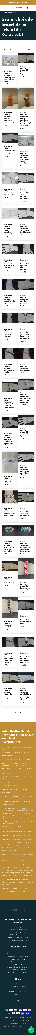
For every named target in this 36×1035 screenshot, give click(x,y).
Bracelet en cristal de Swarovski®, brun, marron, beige (25, 70)
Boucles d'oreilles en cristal (18, 957)
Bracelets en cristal (18, 959)
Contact (18, 994)
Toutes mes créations (18, 986)
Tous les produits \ (11, 13)
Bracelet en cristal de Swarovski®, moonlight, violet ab (8, 333)
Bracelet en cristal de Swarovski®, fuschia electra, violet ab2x (9, 263)
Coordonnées (26, 1023)
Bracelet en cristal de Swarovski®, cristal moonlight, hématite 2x (24, 193)
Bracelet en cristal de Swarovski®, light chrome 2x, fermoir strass (9, 511)
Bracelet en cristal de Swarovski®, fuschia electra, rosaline (9, 368)
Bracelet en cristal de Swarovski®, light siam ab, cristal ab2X (25, 586)
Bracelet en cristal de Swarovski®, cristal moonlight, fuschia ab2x (8, 229)
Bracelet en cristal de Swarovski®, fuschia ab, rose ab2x (25, 619)
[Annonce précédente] (3, 2)
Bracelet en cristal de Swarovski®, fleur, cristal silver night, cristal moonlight (24, 157)
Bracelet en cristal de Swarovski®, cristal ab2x (8, 479)
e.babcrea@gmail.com (20, 940)
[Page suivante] (26, 712)
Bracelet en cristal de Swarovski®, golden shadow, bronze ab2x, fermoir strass (25, 333)
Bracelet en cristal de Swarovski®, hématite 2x (8, 624)
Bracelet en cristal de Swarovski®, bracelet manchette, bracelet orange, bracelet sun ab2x (9, 119)
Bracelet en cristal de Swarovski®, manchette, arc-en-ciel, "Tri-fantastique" (25, 397)
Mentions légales (29, 1026)
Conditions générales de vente (13, 1026)
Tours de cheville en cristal (18, 972)
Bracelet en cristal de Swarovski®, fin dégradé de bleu (9, 192)
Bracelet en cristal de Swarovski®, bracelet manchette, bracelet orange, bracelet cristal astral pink (26, 119)
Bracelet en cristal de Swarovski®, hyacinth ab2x (25, 367)
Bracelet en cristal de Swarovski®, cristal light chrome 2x (8, 692)
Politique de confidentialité (11, 1020)
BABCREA (11, 1017)
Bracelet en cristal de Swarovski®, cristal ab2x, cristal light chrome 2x (24, 470)
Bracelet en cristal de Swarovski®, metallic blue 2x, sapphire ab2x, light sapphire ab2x (26, 694)
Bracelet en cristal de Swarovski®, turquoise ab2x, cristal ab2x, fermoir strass (25, 546)
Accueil (18, 984)
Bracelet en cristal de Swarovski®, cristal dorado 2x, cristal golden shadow (9, 402)
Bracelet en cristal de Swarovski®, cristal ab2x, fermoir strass (25, 511)
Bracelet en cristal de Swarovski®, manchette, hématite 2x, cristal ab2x (24, 657)
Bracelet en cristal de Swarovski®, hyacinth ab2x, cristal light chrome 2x (9, 657)
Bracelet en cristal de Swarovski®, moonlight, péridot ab (24, 299)
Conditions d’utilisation (27, 1020)
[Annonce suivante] (32, 2)
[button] (4, 8)
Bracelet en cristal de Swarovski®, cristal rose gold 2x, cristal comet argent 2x (9, 76)
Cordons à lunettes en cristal (18, 967)
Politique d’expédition (14, 1023)
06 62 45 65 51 (25, 937)
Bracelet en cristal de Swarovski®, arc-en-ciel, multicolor (9, 150)
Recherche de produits (18, 989)
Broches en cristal (18, 962)
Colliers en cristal (18, 964)
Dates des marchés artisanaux (18, 991)
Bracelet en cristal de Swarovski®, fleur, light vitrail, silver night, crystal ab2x (8, 439)
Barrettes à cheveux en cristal (18, 954)
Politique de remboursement (24, 1017)
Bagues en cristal (18, 951)
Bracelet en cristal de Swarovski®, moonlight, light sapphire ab (9, 299)
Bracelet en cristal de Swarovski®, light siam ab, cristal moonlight (25, 264)
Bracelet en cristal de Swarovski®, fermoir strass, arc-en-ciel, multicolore (9, 546)
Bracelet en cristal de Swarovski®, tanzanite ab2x (9, 580)
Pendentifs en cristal (18, 970)
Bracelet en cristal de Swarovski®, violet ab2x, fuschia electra (25, 228)
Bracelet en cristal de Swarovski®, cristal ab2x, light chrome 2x (25, 432)
